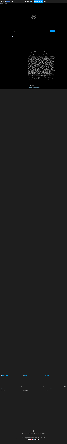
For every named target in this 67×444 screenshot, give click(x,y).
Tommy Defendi (3, 388)
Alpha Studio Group (36, 87)
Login (45, 1)
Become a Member (38, 1)
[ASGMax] (8, 1)
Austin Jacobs (25, 388)
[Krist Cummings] (23, 41)
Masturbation (30, 87)
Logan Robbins (29, 388)
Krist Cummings (7, 388)
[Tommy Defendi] (16, 41)
